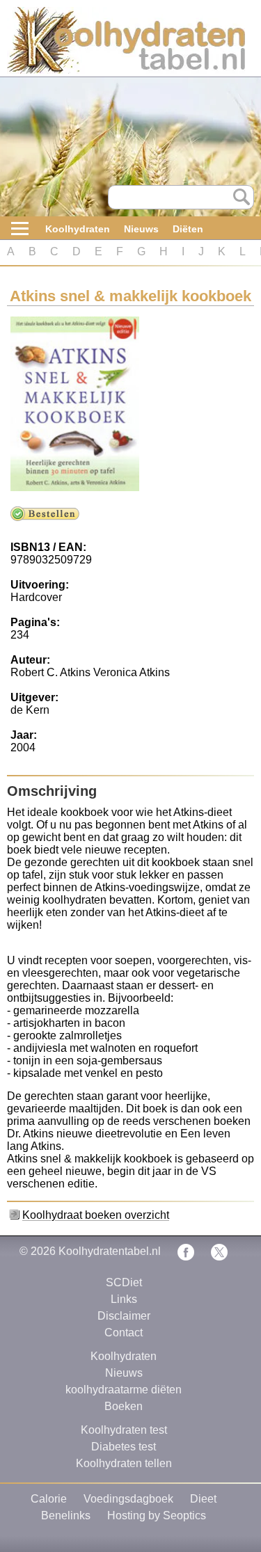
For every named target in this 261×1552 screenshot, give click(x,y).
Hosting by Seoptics (156, 1515)
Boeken (123, 1406)
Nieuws (141, 228)
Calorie (49, 1499)
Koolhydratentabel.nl (109, 1251)
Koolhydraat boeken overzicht (95, 1215)
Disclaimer (123, 1316)
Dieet (203, 1499)
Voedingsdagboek (128, 1499)
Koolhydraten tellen (124, 1463)
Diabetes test (123, 1447)
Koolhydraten (77, 228)
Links (124, 1299)
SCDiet (124, 1282)
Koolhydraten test (124, 1430)
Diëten (188, 228)
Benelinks (65, 1515)
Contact (123, 1332)
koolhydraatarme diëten (123, 1389)
